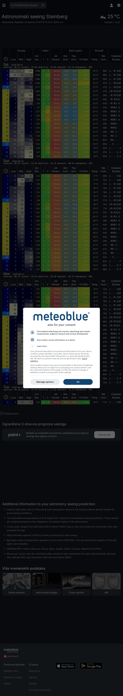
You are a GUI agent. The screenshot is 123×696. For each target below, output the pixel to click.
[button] (61, 346)
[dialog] (61, 348)
